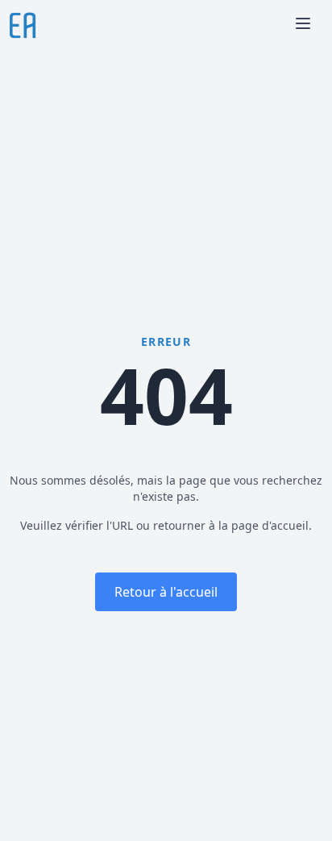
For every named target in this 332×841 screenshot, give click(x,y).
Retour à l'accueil (166, 592)
